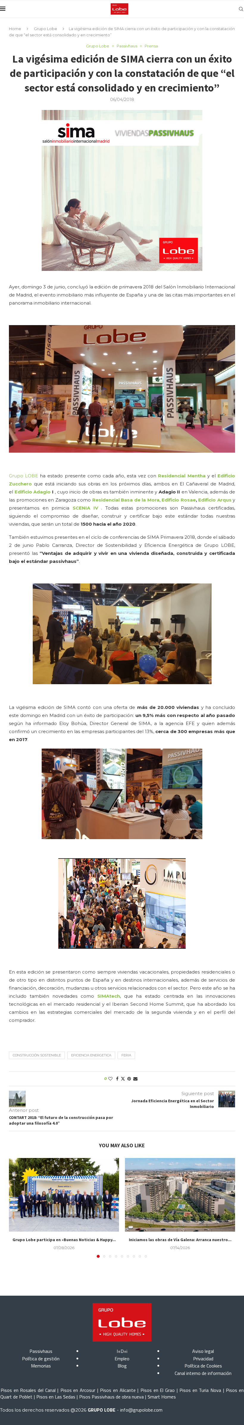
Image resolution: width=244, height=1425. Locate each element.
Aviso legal (203, 1351)
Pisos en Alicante (117, 1390)
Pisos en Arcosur (77, 1390)
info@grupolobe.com (141, 1409)
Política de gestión (41, 1358)
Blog (122, 1365)
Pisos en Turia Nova (200, 1390)
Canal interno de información (203, 1373)
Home (15, 28)
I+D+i (122, 1351)
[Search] (241, 9)
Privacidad (203, 1358)
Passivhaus (40, 1351)
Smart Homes (162, 1396)
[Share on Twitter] (123, 1078)
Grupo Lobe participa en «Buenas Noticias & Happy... (64, 1239)
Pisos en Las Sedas (55, 1396)
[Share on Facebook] (117, 1078)
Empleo (122, 1358)
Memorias (41, 1365)
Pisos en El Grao (157, 1390)
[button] (17, 1208)
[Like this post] (110, 1078)
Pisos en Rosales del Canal (28, 1390)
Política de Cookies (203, 1365)
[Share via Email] (135, 1078)
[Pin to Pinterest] (129, 1078)
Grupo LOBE (23, 476)
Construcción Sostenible (37, 1055)
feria (126, 1055)
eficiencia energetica (91, 1055)
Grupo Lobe (45, 28)
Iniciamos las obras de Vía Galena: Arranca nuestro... (180, 1239)
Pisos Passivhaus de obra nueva (111, 1396)
